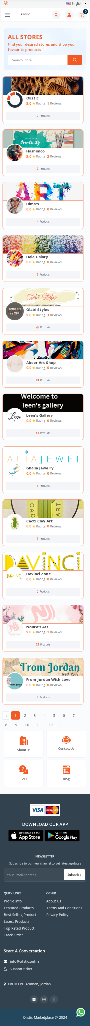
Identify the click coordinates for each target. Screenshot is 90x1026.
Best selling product (20, 914)
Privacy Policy (57, 914)
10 (27, 724)
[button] (25, 835)
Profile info (13, 901)
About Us (53, 901)
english (77, 3)
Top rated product (19, 928)
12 (51, 724)
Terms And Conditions (64, 907)
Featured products (19, 907)
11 (39, 724)
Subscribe (74, 875)
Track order (13, 935)
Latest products (17, 921)
